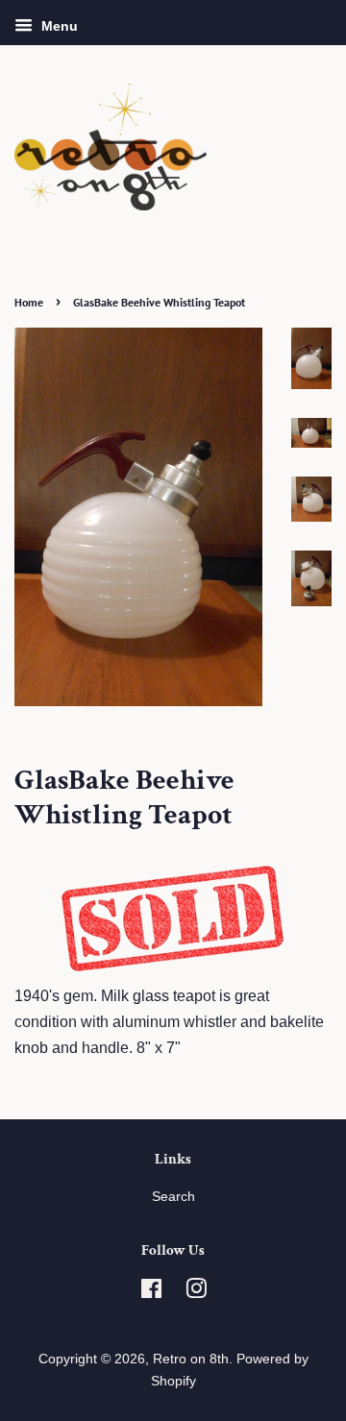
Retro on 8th (191, 1359)
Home (28, 302)
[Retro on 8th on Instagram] (196, 1293)
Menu (57, 26)
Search (173, 1196)
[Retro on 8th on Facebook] (151, 1293)
